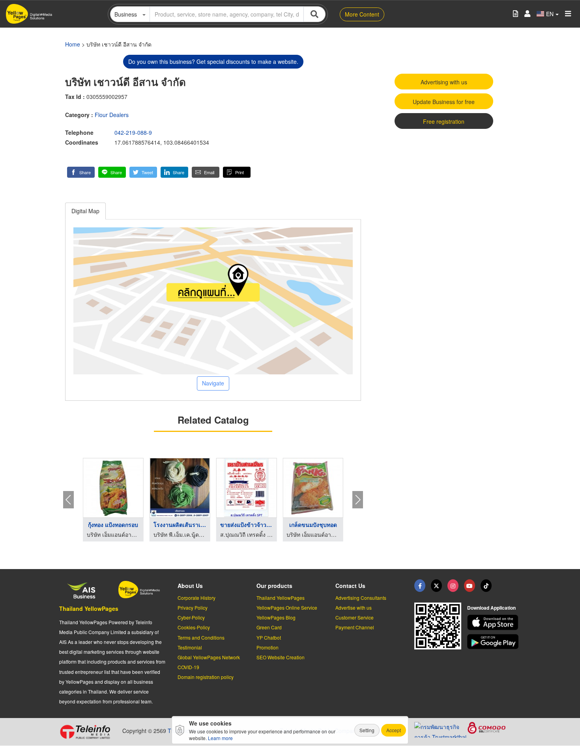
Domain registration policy (206, 676)
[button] (81, 172)
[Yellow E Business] (419, 585)
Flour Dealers (112, 115)
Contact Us (350, 586)
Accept (393, 730)
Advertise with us (353, 607)
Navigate (213, 383)
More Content (362, 14)
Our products (274, 586)
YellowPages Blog (276, 617)
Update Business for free (444, 102)
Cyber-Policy (191, 617)
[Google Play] (494, 641)
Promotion (267, 647)
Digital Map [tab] (85, 211)
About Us (190, 586)
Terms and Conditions (201, 637)
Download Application (491, 607)
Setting (366, 730)
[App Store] (494, 622)
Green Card (269, 627)
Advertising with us (444, 82)
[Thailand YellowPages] (436, 585)
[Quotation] (515, 14)
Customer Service (354, 617)
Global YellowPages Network (209, 657)
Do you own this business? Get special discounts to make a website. (213, 61)
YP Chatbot (268, 637)
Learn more (220, 738)
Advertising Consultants (360, 597)
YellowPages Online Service (286, 607)
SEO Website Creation (280, 657)
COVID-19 (188, 667)
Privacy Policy (193, 607)
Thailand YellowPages (88, 608)
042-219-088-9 (133, 132)
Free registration (443, 121)
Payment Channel (354, 627)
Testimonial (190, 647)
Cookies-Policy (194, 627)
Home (72, 44)
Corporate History (196, 597)
